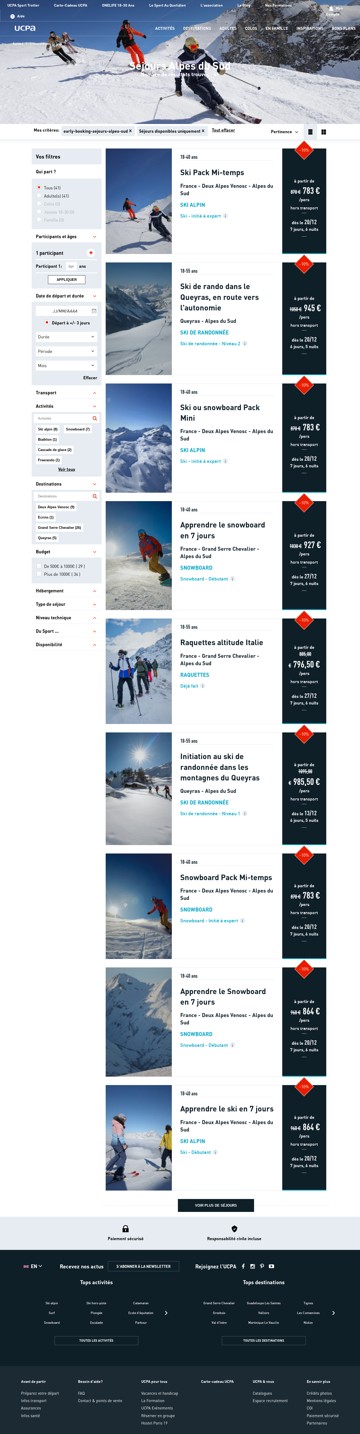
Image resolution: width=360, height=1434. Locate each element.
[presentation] (166, 1313)
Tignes (308, 1303)
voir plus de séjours (216, 1205)
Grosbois (219, 1313)
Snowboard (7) (78, 429)
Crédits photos (319, 1393)
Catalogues (262, 1393)
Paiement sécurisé (323, 1415)
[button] (180, 1325)
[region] (180, 62)
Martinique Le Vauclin (263, 1323)
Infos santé (30, 1415)
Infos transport (34, 1400)
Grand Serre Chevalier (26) (59, 528)
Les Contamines (308, 1313)
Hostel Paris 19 (154, 1423)
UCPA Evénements (157, 1408)
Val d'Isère (219, 1323)
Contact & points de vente (100, 1400)
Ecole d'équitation (140, 1313)
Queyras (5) (47, 538)
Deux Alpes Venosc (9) (56, 507)
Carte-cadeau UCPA (217, 1381)
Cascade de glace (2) (54, 450)
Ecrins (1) (45, 517)
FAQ (81, 1393)
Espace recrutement (270, 1400)
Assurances (31, 1408)
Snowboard (52, 1323)
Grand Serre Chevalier (219, 1303)
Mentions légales (321, 1400)
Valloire (263, 1313)
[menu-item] (165, 28)
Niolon (308, 1323)
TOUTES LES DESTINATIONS (263, 1340)
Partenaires (317, 1423)
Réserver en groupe (158, 1415)
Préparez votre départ (40, 1393)
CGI (310, 1408)
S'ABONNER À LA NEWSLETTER (143, 1266)
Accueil (18, 43)
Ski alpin (52, 1303)
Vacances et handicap (159, 1393)
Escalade (96, 1323)
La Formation (152, 1400)
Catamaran (141, 1303)
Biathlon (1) (47, 440)
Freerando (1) (49, 460)
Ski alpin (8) (47, 429)
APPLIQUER (67, 280)
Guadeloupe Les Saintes (264, 1303)
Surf (52, 1313)
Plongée (96, 1313)
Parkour (141, 1323)
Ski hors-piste (96, 1303)
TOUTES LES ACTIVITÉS (96, 1340)
